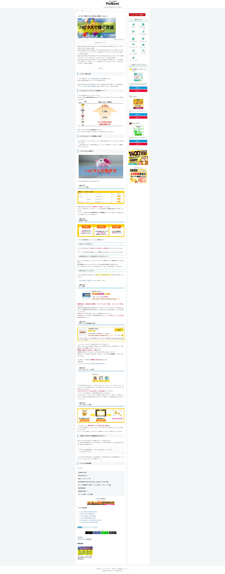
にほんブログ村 (81, 539)
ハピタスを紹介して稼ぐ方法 (85, 280)
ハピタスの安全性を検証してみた (88, 518)
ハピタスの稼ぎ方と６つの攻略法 (88, 516)
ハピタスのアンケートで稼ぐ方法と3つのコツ (91, 520)
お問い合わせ (114, 568)
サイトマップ (125, 568)
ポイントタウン (87, 458)
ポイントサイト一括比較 (137, 14)
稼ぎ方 (96, 527)
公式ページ (138, 90)
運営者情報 (120, 568)
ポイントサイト (90, 527)
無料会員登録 (95, 78)
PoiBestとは (99, 568)
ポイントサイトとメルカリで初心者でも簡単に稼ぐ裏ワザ (91, 363)
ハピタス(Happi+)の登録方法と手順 (91, 86)
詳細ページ (138, 88)
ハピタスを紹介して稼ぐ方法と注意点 (89, 522)
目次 (100, 68)
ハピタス (79, 468)
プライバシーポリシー (106, 568)
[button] (112, 532)
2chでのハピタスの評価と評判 (87, 513)
